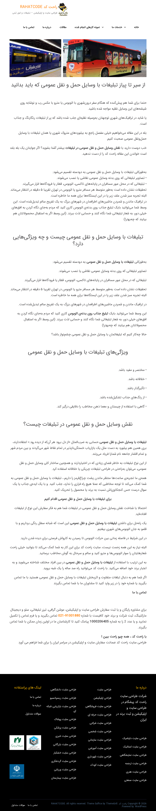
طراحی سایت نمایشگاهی (133, 755)
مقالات (63, 27)
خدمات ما (117, 27)
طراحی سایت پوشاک (65, 719)
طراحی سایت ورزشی (65, 769)
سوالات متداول (33, 714)
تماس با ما (28, 27)
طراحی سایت (104, 690)
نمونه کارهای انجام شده (87, 27)
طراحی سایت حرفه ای (99, 715)
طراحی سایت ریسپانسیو (63, 698)
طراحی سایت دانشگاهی (63, 690)
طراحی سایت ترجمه (135, 763)
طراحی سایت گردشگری (63, 761)
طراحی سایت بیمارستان (63, 778)
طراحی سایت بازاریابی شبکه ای (61, 708)
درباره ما (47, 27)
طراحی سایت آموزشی (99, 748)
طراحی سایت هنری (136, 772)
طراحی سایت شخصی (99, 731)
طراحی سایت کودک (100, 765)
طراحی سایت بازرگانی (64, 744)
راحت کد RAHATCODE (38, 7)
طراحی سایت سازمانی (99, 740)
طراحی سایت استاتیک (134, 747)
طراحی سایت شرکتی (100, 723)
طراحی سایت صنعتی (135, 780)
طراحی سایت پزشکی (65, 728)
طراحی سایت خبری (65, 736)
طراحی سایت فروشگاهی (98, 706)
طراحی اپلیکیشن (102, 698)
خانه (136, 27)
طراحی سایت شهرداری (99, 756)
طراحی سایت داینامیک (134, 738)
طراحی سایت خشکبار (64, 753)
